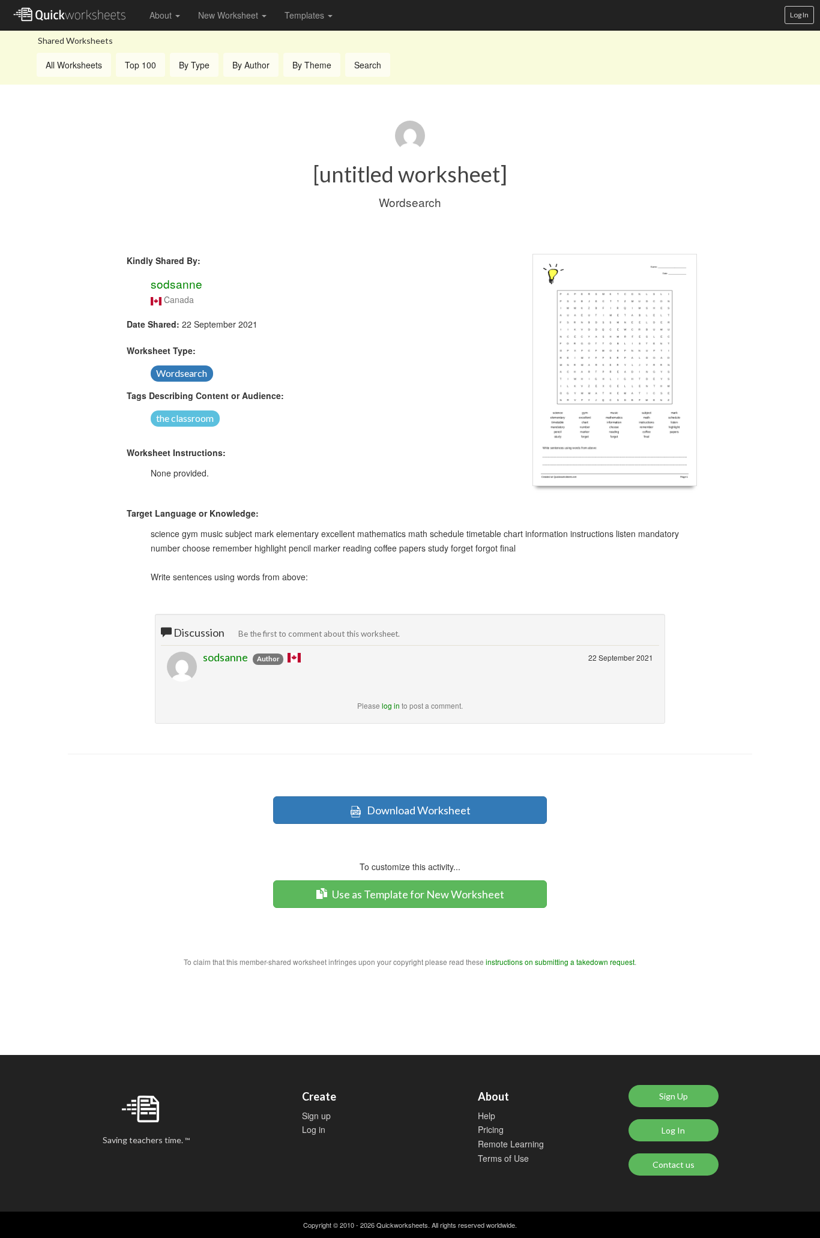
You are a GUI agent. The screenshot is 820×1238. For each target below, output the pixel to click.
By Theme (311, 65)
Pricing (491, 1129)
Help (486, 1116)
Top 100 (140, 65)
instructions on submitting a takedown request (560, 962)
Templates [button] (306, 15)
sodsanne (176, 283)
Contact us (674, 1164)
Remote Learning (511, 1144)
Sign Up (673, 1096)
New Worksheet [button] (229, 15)
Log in (313, 1129)
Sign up (316, 1116)
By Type (194, 65)
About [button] (161, 15)
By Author (251, 65)
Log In (799, 14)
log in (391, 705)
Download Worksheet (416, 810)
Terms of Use (503, 1158)
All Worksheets (74, 65)
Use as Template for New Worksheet (417, 894)
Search (367, 65)
